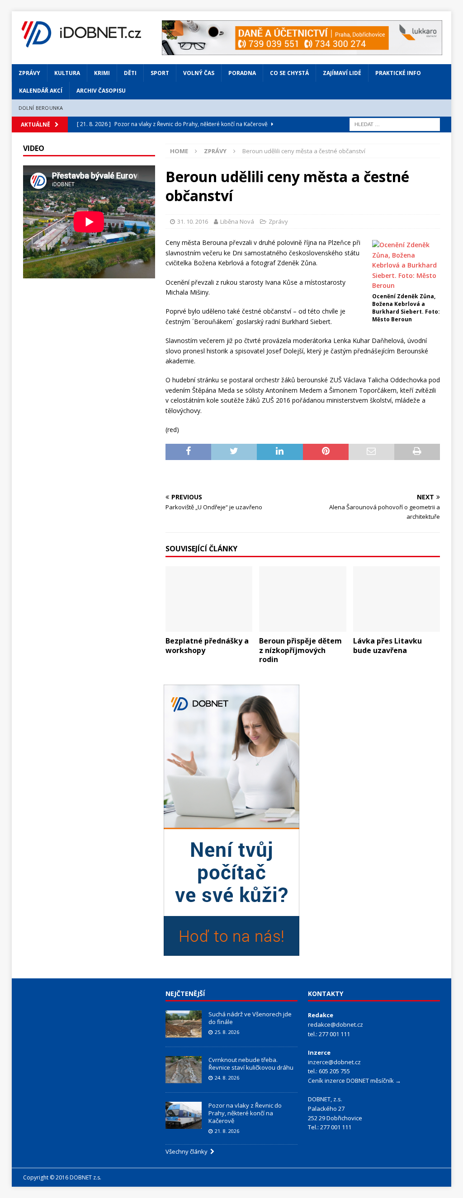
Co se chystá (289, 73)
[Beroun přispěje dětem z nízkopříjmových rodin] (302, 599)
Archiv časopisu (101, 90)
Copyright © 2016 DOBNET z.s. (62, 1177)
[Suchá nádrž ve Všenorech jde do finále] (183, 1024)
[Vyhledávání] (395, 123)
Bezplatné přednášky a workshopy (207, 645)
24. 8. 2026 (227, 1077)
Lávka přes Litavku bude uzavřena (387, 645)
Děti (130, 73)
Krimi (102, 73)
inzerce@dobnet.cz (334, 1062)
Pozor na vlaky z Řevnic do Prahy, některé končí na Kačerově (245, 1113)
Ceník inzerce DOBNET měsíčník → (354, 1080)
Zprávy (29, 73)
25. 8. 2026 (227, 1032)
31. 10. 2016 (192, 221)
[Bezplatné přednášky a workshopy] (208, 599)
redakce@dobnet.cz (335, 1024)
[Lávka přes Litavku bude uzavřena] (396, 599)
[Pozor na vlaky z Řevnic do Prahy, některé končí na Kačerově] (183, 1115)
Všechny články (187, 1151)
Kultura (67, 73)
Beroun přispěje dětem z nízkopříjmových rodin (300, 650)
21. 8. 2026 (227, 1131)
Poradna (242, 73)
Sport (160, 73)
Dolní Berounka (41, 107)
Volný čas (198, 73)
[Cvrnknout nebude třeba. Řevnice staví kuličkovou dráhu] (183, 1069)
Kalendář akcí (40, 90)
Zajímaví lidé (342, 73)
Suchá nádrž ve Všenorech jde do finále (250, 1018)
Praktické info (398, 73)
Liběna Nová (237, 221)
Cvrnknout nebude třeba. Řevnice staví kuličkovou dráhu (251, 1063)
